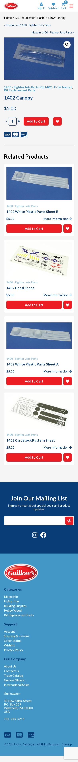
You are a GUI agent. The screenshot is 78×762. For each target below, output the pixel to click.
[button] (53, 6)
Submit (69, 520)
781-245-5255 (14, 719)
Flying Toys (11, 601)
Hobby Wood (13, 610)
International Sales (16, 685)
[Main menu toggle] (71, 6)
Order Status (12, 640)
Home (8, 17)
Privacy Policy (13, 650)
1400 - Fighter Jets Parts (21, 87)
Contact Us (11, 671)
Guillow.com (12, 693)
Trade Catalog (13, 675)
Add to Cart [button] (34, 228)
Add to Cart (36, 121)
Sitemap (67, 744)
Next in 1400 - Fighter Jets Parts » (53, 32)
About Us (10, 666)
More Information (55, 218)
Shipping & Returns (16, 636)
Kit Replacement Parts (30, 17)
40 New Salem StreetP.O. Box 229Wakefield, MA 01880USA (18, 706)
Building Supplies (15, 606)
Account (9, 631)
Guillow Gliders (14, 680)
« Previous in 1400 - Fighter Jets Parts (27, 25)
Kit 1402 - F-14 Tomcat (56, 87)
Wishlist (9, 645)
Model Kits (11, 596)
